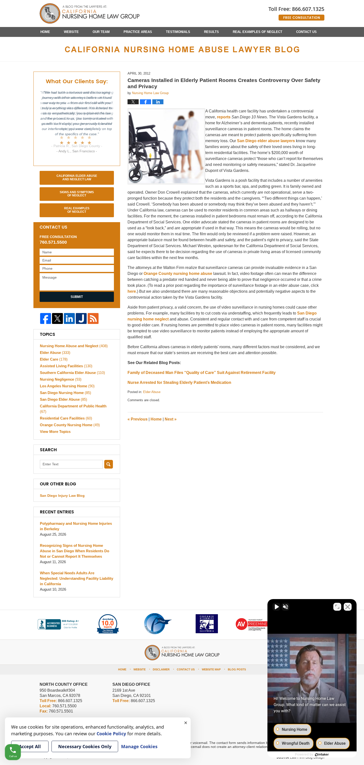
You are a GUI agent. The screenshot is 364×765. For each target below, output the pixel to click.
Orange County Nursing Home (70, 425)
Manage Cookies (139, 746)
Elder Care (54, 359)
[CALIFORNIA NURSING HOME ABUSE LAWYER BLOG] (182, 49)
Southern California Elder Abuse (72, 372)
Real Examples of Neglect (257, 32)
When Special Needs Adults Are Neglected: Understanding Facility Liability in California (76, 578)
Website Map (211, 669)
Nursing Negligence (60, 379)
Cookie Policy (111, 734)
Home (45, 32)
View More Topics (55, 431)
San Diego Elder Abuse (63, 399)
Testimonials (178, 32)
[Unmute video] (276, 607)
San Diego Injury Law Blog (62, 496)
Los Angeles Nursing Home (67, 386)
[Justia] (81, 318)
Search (108, 464)
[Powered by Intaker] (321, 754)
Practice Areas (138, 32)
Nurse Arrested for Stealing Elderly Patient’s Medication (179, 382)
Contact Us (306, 32)
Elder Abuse (151, 392)
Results (211, 32)
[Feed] (93, 318)
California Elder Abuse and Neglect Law (76, 177)
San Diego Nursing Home (65, 393)
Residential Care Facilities (66, 418)
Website (71, 32)
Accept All (30, 746)
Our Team (101, 32)
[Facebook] (46, 318)
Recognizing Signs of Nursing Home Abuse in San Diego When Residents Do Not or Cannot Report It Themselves (74, 550)
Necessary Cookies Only (84, 746)
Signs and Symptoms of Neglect (77, 193)
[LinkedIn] (69, 318)
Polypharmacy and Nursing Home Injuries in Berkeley (76, 526)
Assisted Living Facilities (66, 366)
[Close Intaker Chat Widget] (348, 607)
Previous (138, 419)
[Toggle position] (337, 607)
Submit (77, 297)
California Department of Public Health (73, 409)
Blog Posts (237, 669)
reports (224, 117)
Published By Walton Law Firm (296, 12)
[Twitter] (57, 318)
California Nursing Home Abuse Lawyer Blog (89, 13)
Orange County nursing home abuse (178, 273)
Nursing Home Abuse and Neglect (74, 346)
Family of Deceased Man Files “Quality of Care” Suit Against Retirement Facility (202, 372)
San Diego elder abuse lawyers (266, 141)
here (132, 291)
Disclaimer (161, 669)
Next (171, 419)
